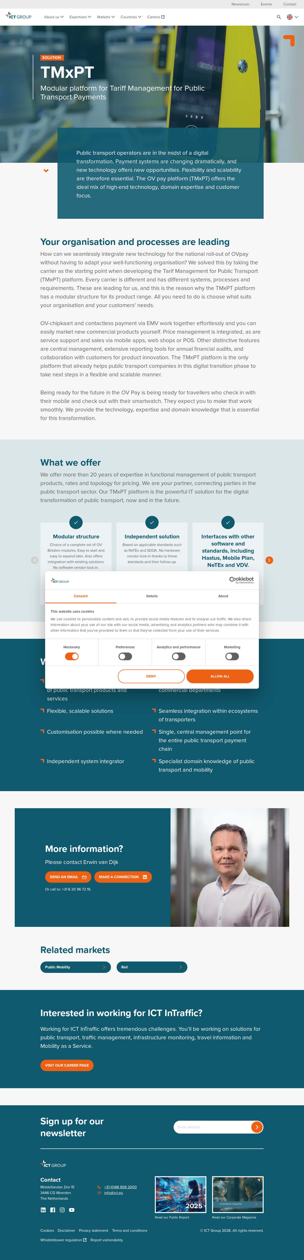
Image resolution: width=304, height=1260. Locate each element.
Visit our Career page (67, 1065)
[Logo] (18, 17)
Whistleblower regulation (61, 1240)
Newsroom (240, 4)
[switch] (125, 656)
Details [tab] (152, 596)
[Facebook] (53, 1210)
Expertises (79, 17)
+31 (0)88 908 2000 (120, 1187)
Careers (153, 17)
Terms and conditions (129, 1230)
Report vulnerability (106, 1240)
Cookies (47, 1230)
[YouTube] (72, 1210)
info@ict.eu (113, 1192)
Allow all (220, 676)
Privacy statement (93, 1230)
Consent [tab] (81, 596)
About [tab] (223, 596)
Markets (104, 17)
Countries (129, 17)
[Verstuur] (257, 1127)
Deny (151, 676)
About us (52, 17)
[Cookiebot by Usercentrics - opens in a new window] (233, 580)
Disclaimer (66, 1230)
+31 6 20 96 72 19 (76, 889)
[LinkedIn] (43, 1210)
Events (266, 4)
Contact (289, 4)
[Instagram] (62, 1210)
